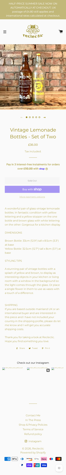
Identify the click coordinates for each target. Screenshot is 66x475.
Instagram (34, 441)
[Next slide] (44, 117)
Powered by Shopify (33, 452)
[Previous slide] (21, 117)
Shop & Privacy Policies (33, 424)
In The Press (33, 420)
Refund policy (33, 434)
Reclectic (38, 448)
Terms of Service (33, 429)
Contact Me (33, 415)
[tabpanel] (33, 76)
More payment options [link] (32, 196)
